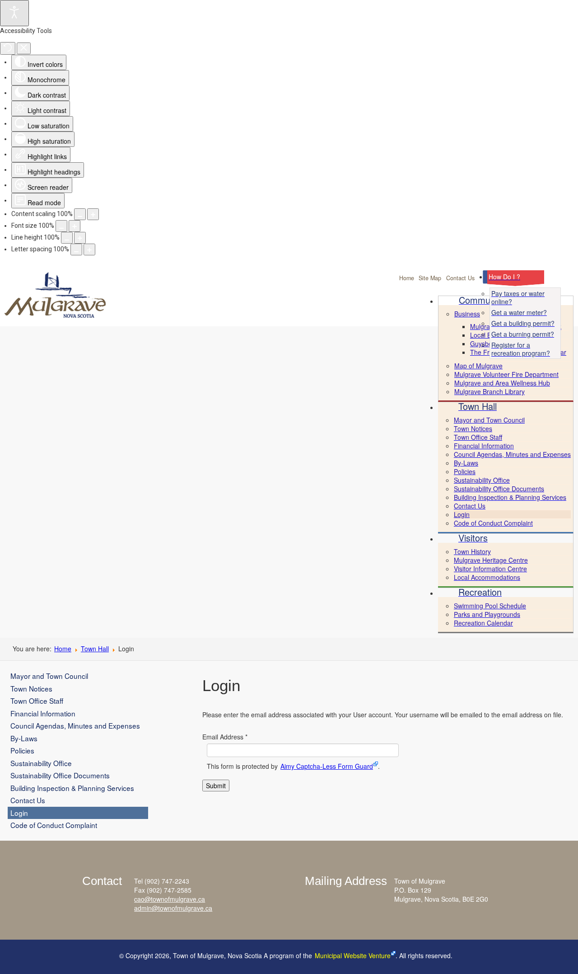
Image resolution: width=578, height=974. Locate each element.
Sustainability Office (41, 763)
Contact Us (460, 278)
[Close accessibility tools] (24, 48)
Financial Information (42, 713)
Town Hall (95, 649)
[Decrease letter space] (76, 249)
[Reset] (7, 48)
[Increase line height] (80, 238)
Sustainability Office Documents (60, 775)
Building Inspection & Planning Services (72, 788)
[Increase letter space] (89, 249)
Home (406, 278)
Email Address (224, 736)
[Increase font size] (74, 226)
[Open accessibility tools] (14, 13)
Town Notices (31, 688)
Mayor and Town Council (49, 676)
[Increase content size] (93, 214)
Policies (22, 750)
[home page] (71, 302)
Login (19, 813)
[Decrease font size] (61, 226)
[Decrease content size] (80, 214)
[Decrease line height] (67, 238)
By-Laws (23, 738)
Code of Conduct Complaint (53, 825)
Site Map (430, 278)
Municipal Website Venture (353, 955)
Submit (216, 785)
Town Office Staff (36, 701)
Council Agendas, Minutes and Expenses (75, 725)
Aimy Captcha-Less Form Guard (326, 766)
